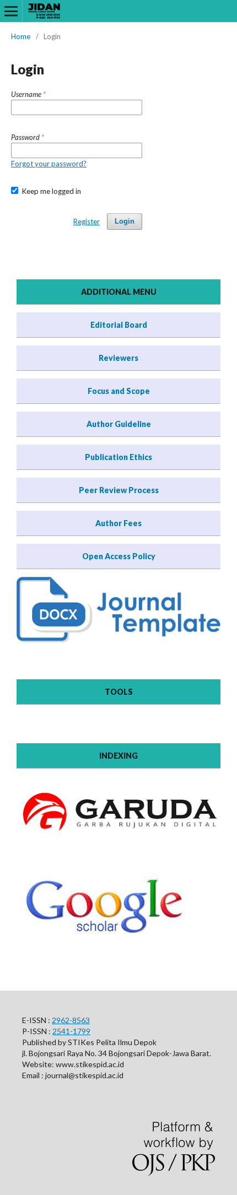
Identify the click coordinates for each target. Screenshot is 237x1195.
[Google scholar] (106, 945)
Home (20, 36)
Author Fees (118, 523)
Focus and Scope (119, 391)
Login (124, 221)
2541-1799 (71, 1031)
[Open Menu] (11, 11)
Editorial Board (118, 324)
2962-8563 (71, 1020)
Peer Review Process (119, 490)
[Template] (118, 639)
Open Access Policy (118, 556)
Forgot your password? (49, 163)
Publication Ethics (118, 457)
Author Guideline (119, 424)
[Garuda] (118, 834)
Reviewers (118, 358)
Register (86, 221)
